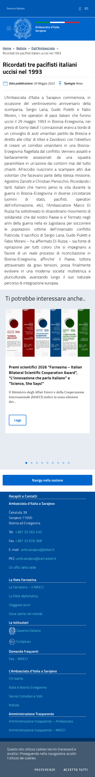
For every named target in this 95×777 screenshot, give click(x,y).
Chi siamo (16, 678)
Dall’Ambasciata (43, 48)
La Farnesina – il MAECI (26, 587)
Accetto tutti (76, 769)
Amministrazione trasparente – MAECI (37, 730)
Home (7, 48)
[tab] (26, 463)
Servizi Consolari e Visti (25, 696)
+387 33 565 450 (28, 531)
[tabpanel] (47, 384)
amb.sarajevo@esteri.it (38, 549)
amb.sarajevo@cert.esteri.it (36, 558)
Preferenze (45, 769)
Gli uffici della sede (22, 567)
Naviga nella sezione (47, 480)
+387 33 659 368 (28, 540)
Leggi (20, 419)
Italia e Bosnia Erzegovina (28, 687)
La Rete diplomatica (23, 596)
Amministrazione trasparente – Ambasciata (41, 721)
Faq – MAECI (18, 658)
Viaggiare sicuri (19, 604)
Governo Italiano (16, 8)
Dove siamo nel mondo (25, 613)
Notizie (21, 48)
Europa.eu (23, 641)
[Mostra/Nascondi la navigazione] (8, 28)
